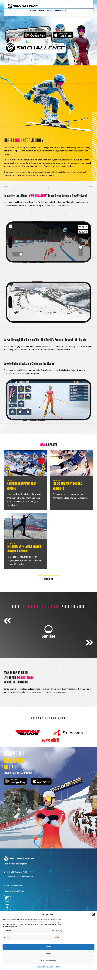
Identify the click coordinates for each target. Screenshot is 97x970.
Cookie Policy (41, 967)
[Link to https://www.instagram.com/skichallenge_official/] (7, 898)
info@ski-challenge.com (18, 863)
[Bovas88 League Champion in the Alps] (25, 513)
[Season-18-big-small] (71, 451)
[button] (93, 914)
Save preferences (48, 961)
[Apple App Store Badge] (63, 32)
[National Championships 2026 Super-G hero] (25, 451)
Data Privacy (50, 967)
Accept (48, 947)
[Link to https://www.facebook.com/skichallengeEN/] (7, 907)
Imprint (58, 967)
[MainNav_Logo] (23, 4)
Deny (48, 954)
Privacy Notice (16, 885)
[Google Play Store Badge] (35, 30)
